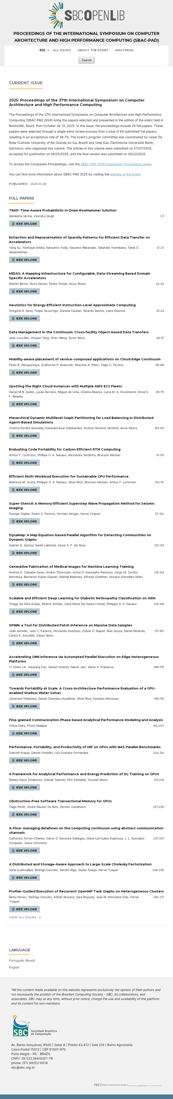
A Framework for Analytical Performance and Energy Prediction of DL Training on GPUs (84, 774)
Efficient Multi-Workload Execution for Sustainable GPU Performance (69, 476)
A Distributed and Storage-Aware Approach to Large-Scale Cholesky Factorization (80, 864)
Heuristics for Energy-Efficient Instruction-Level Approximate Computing (72, 305)
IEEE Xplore (26, 223)
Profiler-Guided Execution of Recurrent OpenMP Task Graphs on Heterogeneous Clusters (86, 891)
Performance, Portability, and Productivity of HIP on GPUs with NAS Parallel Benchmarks (85, 747)
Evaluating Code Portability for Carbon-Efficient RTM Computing (65, 449)
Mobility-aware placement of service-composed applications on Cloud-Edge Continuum (85, 359)
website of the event (125, 174)
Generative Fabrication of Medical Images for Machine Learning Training (71, 567)
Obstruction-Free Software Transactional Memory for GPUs (60, 801)
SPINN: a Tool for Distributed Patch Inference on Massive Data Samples (70, 625)
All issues (62, 50)
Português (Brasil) (22, 960)
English (14, 967)
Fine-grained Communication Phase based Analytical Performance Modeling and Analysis (86, 720)
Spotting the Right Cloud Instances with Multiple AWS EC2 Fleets (65, 386)
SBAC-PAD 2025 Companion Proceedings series (116, 164)
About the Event (93, 50)
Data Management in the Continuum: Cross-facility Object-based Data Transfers (79, 332)
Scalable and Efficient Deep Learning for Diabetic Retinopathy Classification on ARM (82, 598)
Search (86, 60)
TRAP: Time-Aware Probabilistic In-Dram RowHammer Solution (62, 210)
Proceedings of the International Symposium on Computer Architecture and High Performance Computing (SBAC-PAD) (86, 37)
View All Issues (22, 917)
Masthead (124, 50)
